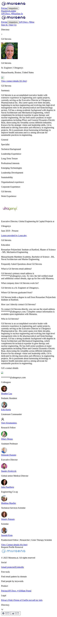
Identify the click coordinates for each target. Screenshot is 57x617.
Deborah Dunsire (8, 455)
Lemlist (12, 11)
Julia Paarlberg (7, 487)
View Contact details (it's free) (14, 545)
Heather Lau (6, 393)
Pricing (4, 8)
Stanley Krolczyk (8, 471)
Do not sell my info (34, 600)
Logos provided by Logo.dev (14, 235)
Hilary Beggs (7, 439)
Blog (14, 13)
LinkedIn (20, 567)
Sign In (19, 13)
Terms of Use (20, 600)
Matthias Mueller (8, 503)
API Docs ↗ (6, 13)
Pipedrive (5, 11)
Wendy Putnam (8, 519)
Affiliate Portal (24, 591)
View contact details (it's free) (14, 81)
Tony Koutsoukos (9, 423)
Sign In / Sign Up (8, 25)
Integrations (13, 8)
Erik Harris (6, 409)
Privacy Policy (7, 600)
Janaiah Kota (6, 535)
